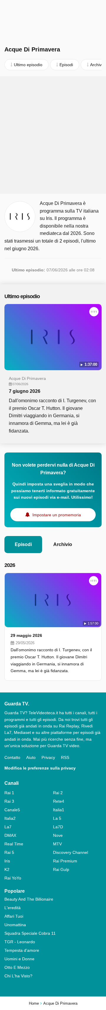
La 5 (57, 818)
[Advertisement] (53, 135)
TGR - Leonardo (19, 941)
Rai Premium (65, 861)
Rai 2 (58, 792)
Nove (58, 835)
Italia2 (10, 818)
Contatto (12, 757)
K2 (6, 869)
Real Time (13, 844)
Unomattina (15, 924)
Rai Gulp (61, 869)
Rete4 (58, 801)
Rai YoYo (12, 878)
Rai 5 (9, 852)
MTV (57, 844)
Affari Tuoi (13, 916)
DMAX (10, 835)
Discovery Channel (70, 852)
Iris (7, 861)
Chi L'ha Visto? (18, 976)
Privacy (48, 757)
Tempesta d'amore (21, 950)
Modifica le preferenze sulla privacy (40, 768)
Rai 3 (9, 801)
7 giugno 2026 (24, 391)
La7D (58, 826)
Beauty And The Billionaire (28, 899)
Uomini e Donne (19, 958)
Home (34, 1003)
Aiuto (31, 757)
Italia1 (58, 809)
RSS (65, 757)
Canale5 (12, 809)
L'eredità (12, 907)
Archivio (62, 544)
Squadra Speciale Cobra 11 (30, 933)
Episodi (23, 544)
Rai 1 (9, 792)
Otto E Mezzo (17, 967)
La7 (7, 826)
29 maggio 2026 (26, 635)
